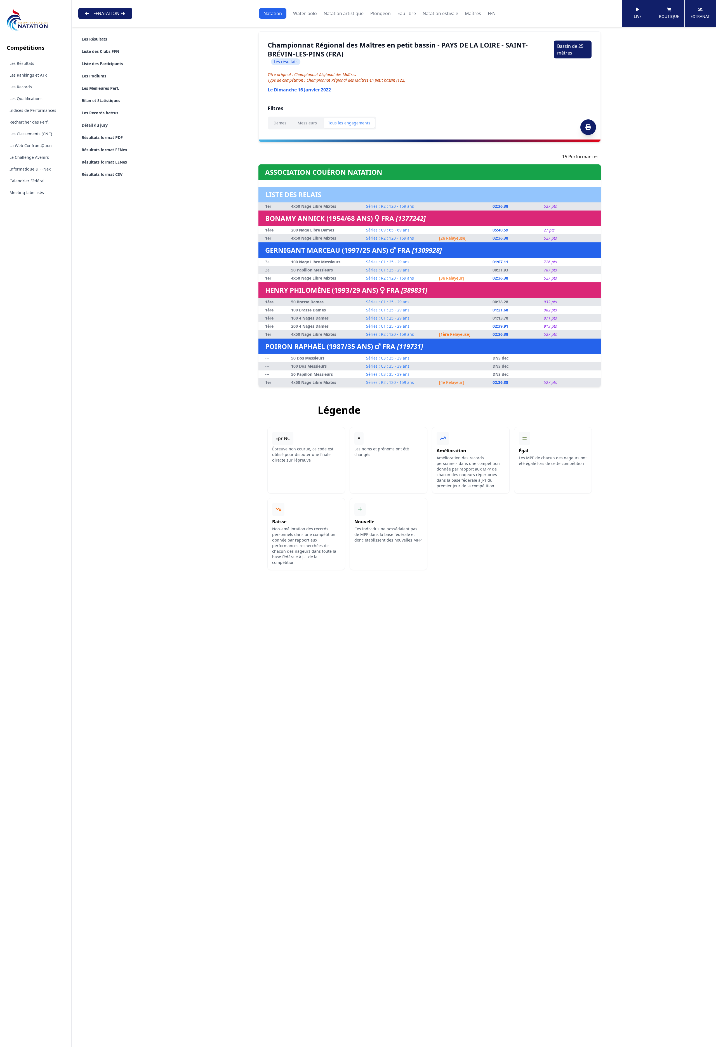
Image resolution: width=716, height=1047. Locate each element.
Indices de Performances (33, 110)
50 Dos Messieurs (307, 358)
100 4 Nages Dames (310, 318)
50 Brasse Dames (307, 301)
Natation (272, 13)
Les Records (21, 86)
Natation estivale (440, 13)
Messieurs (307, 123)
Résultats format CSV (102, 174)
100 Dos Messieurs (309, 366)
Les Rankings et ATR (28, 75)
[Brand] (36, 20)
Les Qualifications (26, 98)
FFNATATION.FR (109, 13)
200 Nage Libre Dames (312, 230)
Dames (280, 123)
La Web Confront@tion (31, 145)
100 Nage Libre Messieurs (315, 261)
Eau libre (406, 13)
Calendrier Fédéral (27, 180)
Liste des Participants (102, 63)
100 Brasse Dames (308, 310)
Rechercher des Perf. (29, 122)
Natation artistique (344, 13)
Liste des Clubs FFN (100, 51)
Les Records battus (100, 112)
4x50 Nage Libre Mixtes (313, 206)
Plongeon (380, 13)
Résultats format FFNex (104, 149)
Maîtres (473, 13)
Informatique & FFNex (30, 169)
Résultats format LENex (104, 162)
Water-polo (305, 13)
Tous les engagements (349, 123)
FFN (492, 13)
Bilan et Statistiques (101, 100)
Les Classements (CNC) (31, 133)
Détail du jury (95, 125)
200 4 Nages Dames (310, 326)
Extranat (700, 16)
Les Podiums (94, 76)
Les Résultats (22, 63)
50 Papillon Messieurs (312, 270)
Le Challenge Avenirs (29, 157)
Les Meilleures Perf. (100, 88)
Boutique (669, 16)
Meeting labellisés (27, 192)
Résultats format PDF (102, 137)
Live (638, 16)
